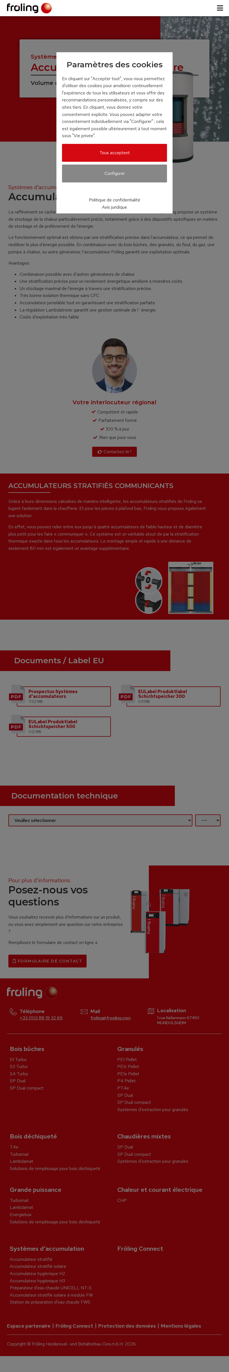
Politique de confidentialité (114, 200)
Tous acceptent (114, 153)
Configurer (114, 173)
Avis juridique (114, 207)
